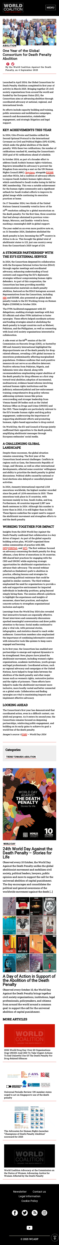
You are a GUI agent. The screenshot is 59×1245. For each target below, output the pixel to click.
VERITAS (12, 548)
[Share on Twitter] (13, 64)
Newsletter (20, 1191)
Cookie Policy (29, 1201)
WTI (25, 548)
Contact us (39, 1191)
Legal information (29, 1196)
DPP (5, 548)
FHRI (24, 734)
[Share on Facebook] (7, 64)
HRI (5, 297)
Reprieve (30, 172)
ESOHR (50, 172)
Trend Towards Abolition (21, 756)
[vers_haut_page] (55, 1237)
